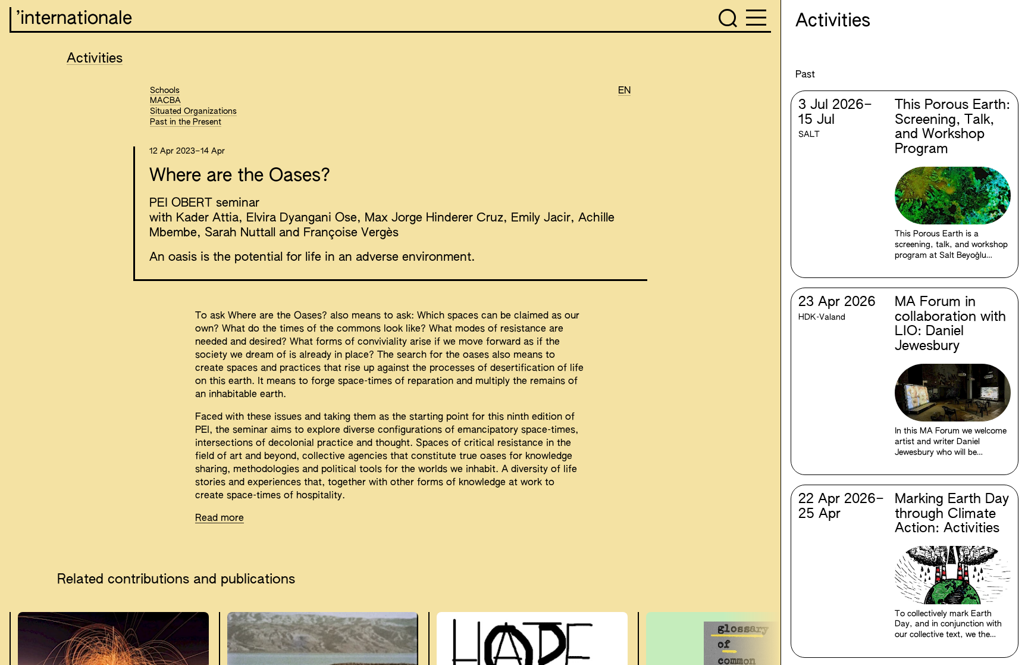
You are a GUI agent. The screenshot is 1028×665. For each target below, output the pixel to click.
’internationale (74, 19)
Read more (219, 518)
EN (624, 91)
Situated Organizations (193, 111)
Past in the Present (185, 122)
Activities (95, 58)
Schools (165, 90)
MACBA (165, 100)
